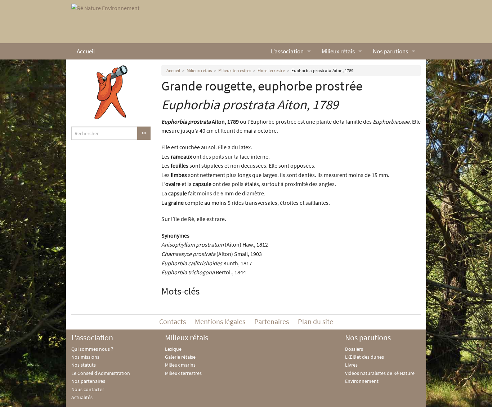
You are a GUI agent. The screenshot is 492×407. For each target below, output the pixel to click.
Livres (351, 365)
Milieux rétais (338, 51)
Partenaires (271, 321)
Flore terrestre (271, 70)
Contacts (172, 321)
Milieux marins (180, 365)
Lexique (173, 349)
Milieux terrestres (234, 70)
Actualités (82, 397)
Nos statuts (83, 365)
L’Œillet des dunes (364, 357)
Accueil (86, 51)
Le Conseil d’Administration (100, 373)
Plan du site (315, 321)
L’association (287, 51)
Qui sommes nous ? (92, 349)
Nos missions (85, 357)
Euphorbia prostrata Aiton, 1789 (322, 70)
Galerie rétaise (180, 357)
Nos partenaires (88, 381)
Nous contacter (87, 389)
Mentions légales (220, 321)
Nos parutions (390, 51)
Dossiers (354, 349)
